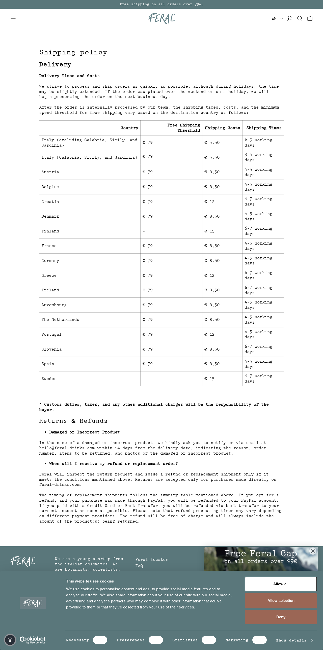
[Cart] (310, 18)
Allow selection (280, 600)
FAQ (139, 565)
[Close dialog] (313, 551)
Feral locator (151, 559)
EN (274, 18)
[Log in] (290, 18)
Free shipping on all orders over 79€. (162, 4)
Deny (280, 617)
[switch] (156, 640)
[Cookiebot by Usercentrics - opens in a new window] (33, 640)
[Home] (161, 18)
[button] (300, 18)
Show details (291, 640)
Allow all (280, 584)
